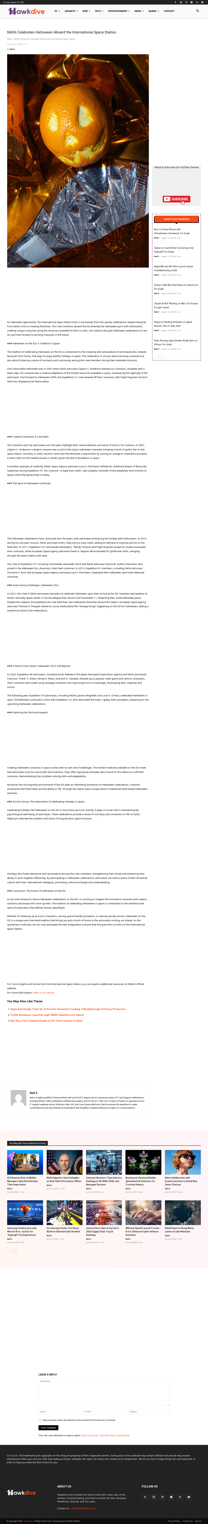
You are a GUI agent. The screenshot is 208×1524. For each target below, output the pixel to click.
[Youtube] (202, 2)
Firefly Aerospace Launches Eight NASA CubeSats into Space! (47, 1015)
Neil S (12, 49)
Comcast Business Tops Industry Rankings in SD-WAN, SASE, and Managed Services (104, 1181)
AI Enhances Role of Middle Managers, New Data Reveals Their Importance (22, 1181)
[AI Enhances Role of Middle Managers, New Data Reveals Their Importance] (25, 1162)
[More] (137, 1122)
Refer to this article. (44, 992)
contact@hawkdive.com (83, 1508)
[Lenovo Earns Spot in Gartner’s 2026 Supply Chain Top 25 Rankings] (104, 1212)
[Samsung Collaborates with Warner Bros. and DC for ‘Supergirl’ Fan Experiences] (25, 1212)
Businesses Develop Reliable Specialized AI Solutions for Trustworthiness (140, 1181)
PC (56, 11)
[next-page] (161, 357)
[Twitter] (197, 2)
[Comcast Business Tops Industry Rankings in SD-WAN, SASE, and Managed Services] (104, 1162)
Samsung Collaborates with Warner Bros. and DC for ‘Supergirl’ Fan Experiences (22, 1231)
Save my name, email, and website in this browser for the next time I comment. (79, 1420)
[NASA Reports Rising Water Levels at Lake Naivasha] (183, 1212)
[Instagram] (180, 2)
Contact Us (188, 1521)
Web (85, 11)
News (138, 11)
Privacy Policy (174, 1521)
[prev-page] (156, 357)
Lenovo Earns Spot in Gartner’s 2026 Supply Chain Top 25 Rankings (102, 1231)
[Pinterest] (186, 2)
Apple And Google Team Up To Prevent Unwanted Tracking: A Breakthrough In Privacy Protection (68, 1009)
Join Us (198, 1521)
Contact (169, 11)
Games (152, 11)
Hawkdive (28, 1521)
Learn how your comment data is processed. (106, 1435)
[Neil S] (18, 1100)
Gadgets (70, 11)
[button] (198, 11)
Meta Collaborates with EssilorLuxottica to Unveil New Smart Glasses (181, 1181)
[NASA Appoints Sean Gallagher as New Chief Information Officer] (65, 1162)
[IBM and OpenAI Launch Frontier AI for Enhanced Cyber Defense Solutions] (143, 1212)
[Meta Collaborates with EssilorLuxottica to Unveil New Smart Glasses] (183, 1162)
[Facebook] (175, 2)
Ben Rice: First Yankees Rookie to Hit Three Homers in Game (47, 1020)
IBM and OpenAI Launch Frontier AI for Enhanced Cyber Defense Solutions (142, 1231)
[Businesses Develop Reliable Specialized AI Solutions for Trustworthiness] (143, 1162)
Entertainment (117, 11)
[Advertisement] (78, 296)
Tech (98, 11)
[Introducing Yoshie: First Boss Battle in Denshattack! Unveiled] (65, 1212)
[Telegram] (191, 2)
